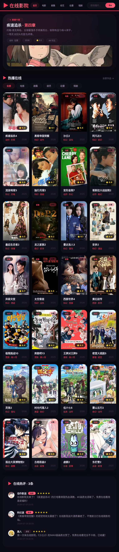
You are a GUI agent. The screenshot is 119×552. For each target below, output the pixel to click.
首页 (35, 5)
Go (110, 5)
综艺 (62, 5)
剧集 (53, 5)
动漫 (71, 5)
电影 (44, 5)
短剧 (81, 5)
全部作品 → (108, 78)
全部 (9, 86)
